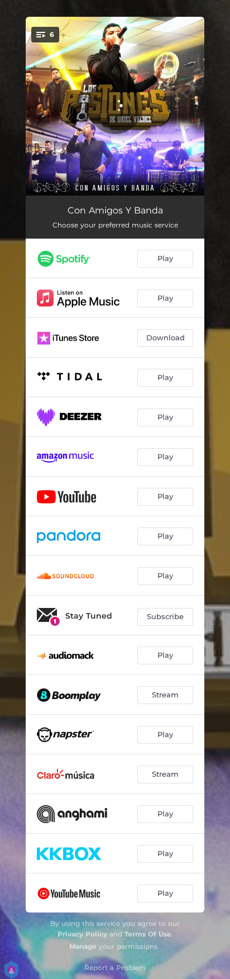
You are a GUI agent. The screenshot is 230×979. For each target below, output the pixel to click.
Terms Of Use (147, 934)
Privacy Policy (82, 934)
